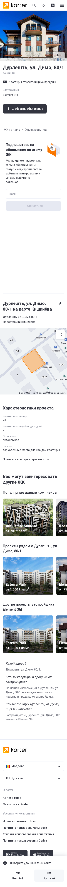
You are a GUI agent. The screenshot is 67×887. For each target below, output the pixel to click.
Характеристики (36, 129)
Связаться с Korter (16, 804)
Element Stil (10, 95)
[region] (33, 361)
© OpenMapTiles (27, 393)
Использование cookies (19, 821)
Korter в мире (12, 798)
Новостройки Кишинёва (19, 322)
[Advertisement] (33, 255)
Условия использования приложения (28, 834)
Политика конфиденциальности (25, 827)
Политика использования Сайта (25, 840)
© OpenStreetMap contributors (51, 393)
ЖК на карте (12, 129)
